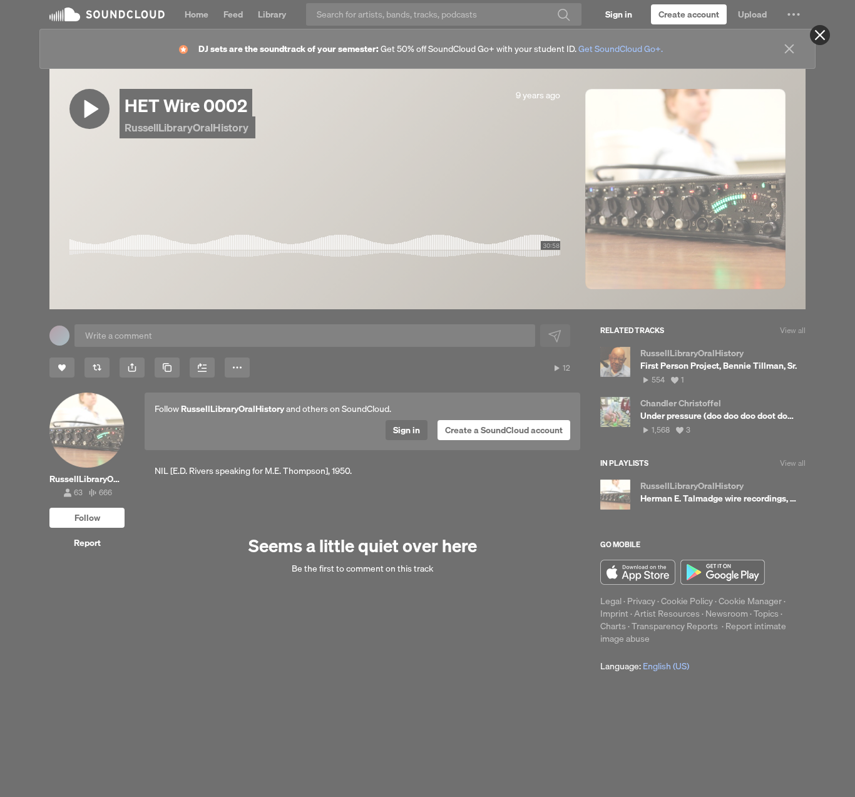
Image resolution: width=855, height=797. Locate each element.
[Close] (820, 35)
